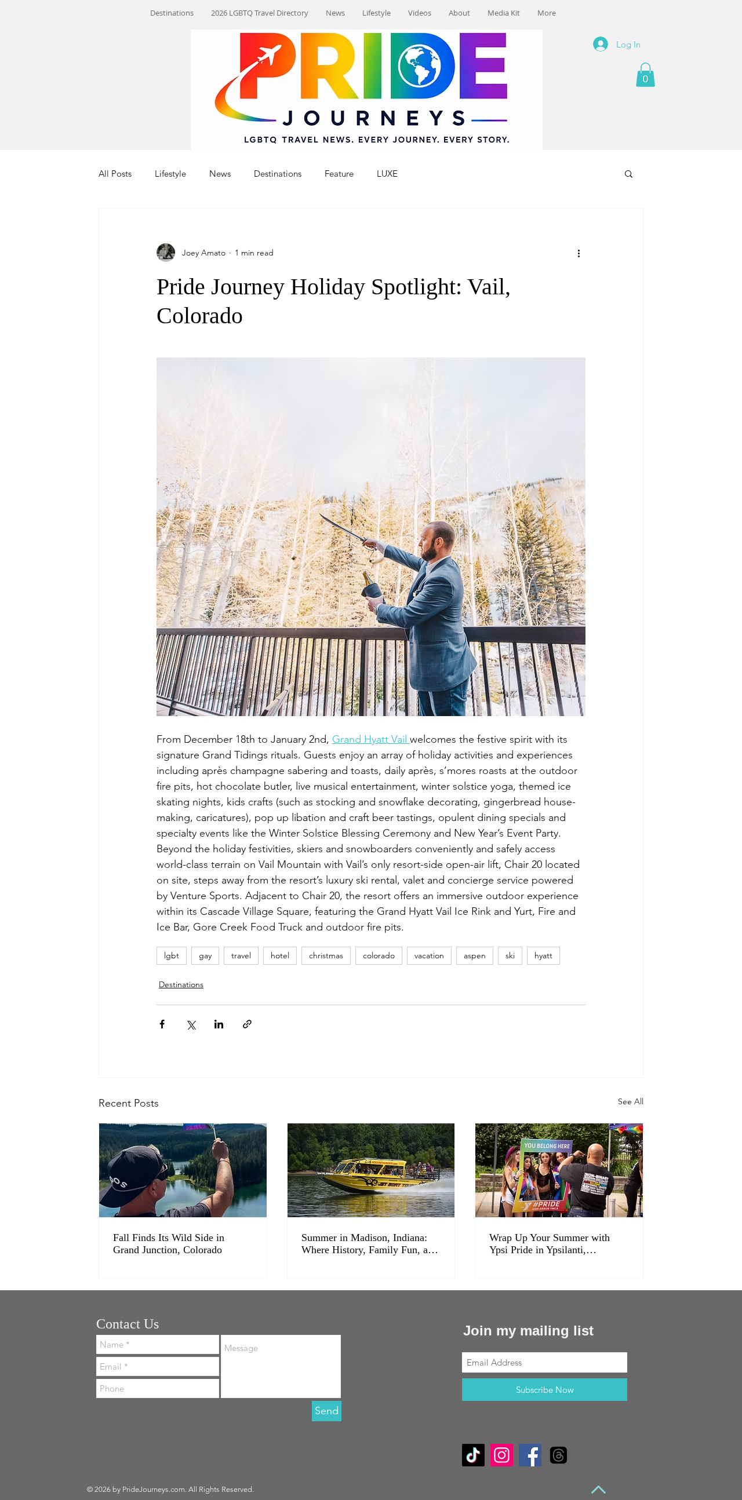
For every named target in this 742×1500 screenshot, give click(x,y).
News (220, 173)
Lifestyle (170, 173)
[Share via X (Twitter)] (190, 1024)
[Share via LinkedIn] (218, 1024)
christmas (326, 955)
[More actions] (578, 253)
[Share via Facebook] (162, 1024)
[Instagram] (501, 1455)
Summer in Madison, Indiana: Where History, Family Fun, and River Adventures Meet (369, 1244)
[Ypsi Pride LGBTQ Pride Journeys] (559, 1170)
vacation (429, 955)
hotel (280, 955)
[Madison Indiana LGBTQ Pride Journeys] (371, 1170)
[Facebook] (530, 1455)
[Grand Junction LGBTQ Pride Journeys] (183, 1170)
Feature (339, 173)
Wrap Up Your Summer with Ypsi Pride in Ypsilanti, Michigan (549, 1244)
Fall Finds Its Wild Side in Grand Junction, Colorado (168, 1244)
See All (630, 1101)
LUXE (387, 173)
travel (241, 955)
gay (205, 955)
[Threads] (558, 1455)
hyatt (543, 955)
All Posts (115, 173)
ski (510, 955)
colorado (379, 955)
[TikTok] (473, 1455)
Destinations (277, 173)
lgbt (171, 955)
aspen (475, 955)
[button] (645, 75)
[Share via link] (247, 1024)
